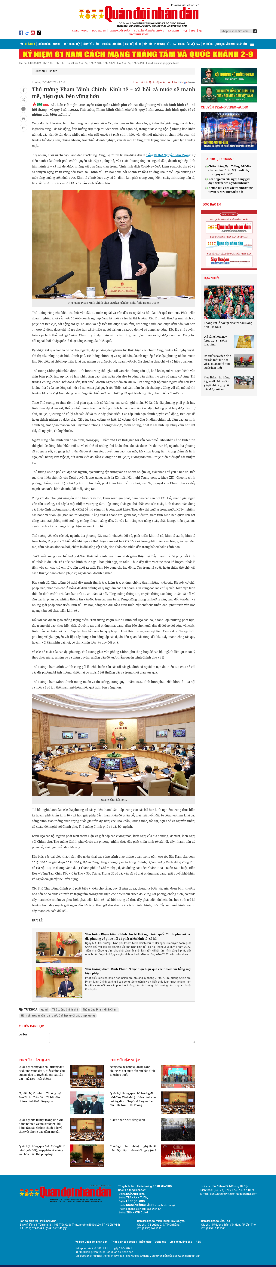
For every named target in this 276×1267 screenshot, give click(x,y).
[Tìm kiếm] (255, 31)
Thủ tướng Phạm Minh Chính (99, 1009)
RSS (198, 1241)
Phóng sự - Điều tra (165, 44)
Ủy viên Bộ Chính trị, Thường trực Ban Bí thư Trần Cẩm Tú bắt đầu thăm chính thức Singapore (40, 1097)
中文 (185, 30)
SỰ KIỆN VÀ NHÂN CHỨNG (149, 30)
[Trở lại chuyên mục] (23, 128)
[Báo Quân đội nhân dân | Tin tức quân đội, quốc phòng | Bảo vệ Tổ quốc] (138, 15)
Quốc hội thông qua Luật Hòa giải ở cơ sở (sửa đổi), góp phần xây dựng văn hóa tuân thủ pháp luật (41, 1150)
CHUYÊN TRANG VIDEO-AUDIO (224, 107)
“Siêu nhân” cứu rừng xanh (127, 1120)
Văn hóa (147, 44)
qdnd (44, 1009)
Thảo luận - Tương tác (152, 1241)
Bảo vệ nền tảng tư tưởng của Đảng (102, 44)
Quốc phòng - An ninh (49, 44)
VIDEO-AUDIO (80, 30)
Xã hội (138, 44)
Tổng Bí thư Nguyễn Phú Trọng (168, 155)
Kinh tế (128, 44)
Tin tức (52, 71)
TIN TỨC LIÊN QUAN (34, 1060)
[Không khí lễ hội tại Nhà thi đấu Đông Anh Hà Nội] (229, 302)
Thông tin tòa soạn (123, 1241)
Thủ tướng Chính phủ (65, 1009)
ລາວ (193, 30)
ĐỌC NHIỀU (212, 278)
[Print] (23, 118)
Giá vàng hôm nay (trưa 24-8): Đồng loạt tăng (215, 340)
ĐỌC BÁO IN (99, 30)
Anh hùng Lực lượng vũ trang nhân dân (225, 44)
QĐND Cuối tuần (120, 30)
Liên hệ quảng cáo (181, 1241)
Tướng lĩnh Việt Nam (189, 44)
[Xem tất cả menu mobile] (252, 44)
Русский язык (139, 34)
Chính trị (30, 44)
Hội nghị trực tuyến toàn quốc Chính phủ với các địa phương (58, 1015)
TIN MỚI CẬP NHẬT (125, 1060)
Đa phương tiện (71, 44)
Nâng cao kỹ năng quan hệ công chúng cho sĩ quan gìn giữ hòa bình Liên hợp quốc (132, 1070)
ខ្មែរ (200, 30)
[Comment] (23, 109)
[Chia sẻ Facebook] (23, 90)
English (173, 30)
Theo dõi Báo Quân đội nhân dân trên (155, 82)
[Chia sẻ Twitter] (23, 99)
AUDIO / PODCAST (220, 159)
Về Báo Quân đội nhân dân (91, 1241)
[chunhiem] (229, 94)
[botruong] (229, 76)
